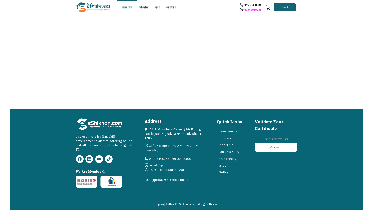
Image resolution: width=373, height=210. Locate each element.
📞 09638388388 (250, 5)
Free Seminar (229, 131)
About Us (226, 145)
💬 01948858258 (250, 9)
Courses (225, 138)
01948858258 (159, 159)
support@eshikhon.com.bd (168, 180)
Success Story (229, 152)
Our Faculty (228, 159)
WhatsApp (157, 165)
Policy (224, 172)
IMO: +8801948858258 (166, 170)
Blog (222, 165)
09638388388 (181, 159)
